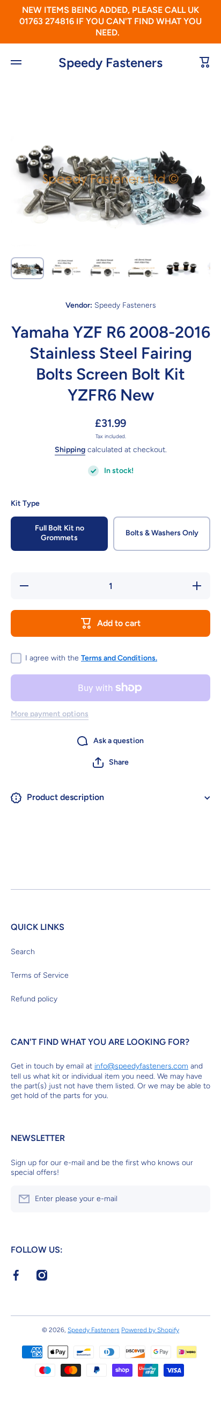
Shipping (70, 449)
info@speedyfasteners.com (141, 1066)
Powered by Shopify (150, 1330)
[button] (111, 762)
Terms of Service (40, 975)
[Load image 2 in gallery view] (66, 268)
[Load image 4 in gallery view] (143, 268)
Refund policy (34, 999)
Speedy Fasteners (94, 1330)
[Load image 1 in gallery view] (27, 268)
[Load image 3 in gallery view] (104, 268)
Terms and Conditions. (119, 658)
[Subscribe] (196, 1199)
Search (23, 951)
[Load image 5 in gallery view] (181, 268)
